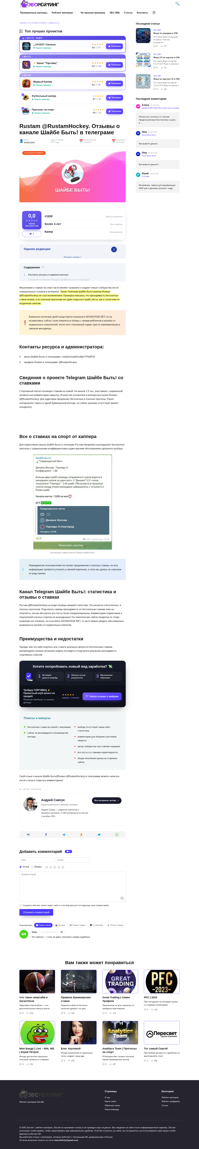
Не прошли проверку (93, 12)
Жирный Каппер (42, 81)
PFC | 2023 (150, 997)
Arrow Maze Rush (149, 135)
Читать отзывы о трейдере (104, 696)
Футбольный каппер (44, 96)
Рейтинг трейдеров (171, 1101)
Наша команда (112, 1109)
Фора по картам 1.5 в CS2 (166, 79)
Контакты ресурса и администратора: (48, 275)
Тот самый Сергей (156, 1048)
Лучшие (61, 925)
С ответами (98, 925)
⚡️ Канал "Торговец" (45, 63)
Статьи (128, 12)
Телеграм (116, 46)
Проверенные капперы (33, 12)
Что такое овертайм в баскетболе (33, 999)
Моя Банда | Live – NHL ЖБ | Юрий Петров (36, 1050)
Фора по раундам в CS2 (165, 33)
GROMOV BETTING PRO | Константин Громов (160, 108)
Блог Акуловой (71, 1048)
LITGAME (145, 177)
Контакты (142, 12)
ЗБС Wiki (115, 12)
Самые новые (45, 925)
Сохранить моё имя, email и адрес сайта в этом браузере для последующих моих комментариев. (66, 905)
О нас (107, 1097)
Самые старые (78, 925)
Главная (23, 23)
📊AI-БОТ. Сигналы (44, 44)
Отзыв (26, 866)
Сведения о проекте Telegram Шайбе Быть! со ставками (58, 279)
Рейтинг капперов (62, 12)
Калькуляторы (154, 12)
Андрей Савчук (29, 142)
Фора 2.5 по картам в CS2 (166, 57)
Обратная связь (112, 1105)
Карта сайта (110, 1101)
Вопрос (38, 866)
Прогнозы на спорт (43, 109)
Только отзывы (116, 925)
